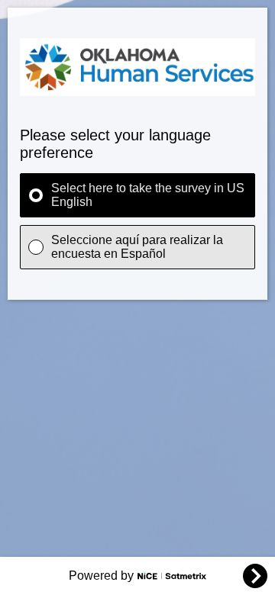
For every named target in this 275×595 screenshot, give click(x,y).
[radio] (137, 195)
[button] (255, 576)
